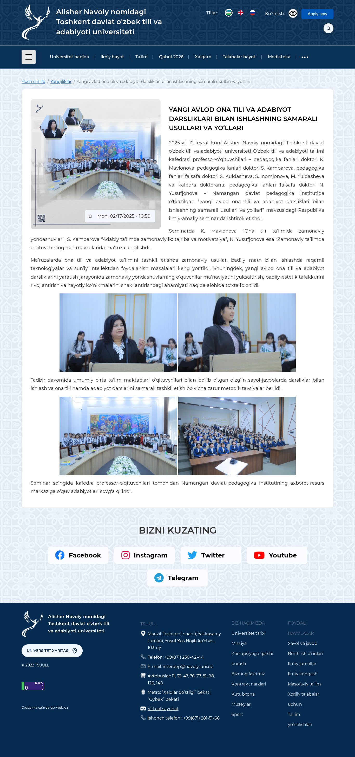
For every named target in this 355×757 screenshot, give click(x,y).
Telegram (183, 578)
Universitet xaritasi (48, 650)
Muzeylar (241, 704)
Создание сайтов (35, 707)
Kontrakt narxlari (249, 684)
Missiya (239, 643)
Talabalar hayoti (240, 56)
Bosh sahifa (33, 81)
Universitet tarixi (248, 633)
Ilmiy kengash (303, 673)
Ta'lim (141, 56)
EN (241, 13)
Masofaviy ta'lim (304, 684)
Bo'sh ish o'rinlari (305, 653)
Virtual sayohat (163, 708)
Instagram (151, 555)
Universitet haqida (69, 56)
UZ (229, 13)
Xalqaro (203, 56)
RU (253, 13)
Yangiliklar (60, 81)
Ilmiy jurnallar (302, 663)
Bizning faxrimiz (248, 673)
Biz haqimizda (248, 623)
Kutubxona (243, 694)
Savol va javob (302, 643)
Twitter (213, 555)
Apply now (317, 14)
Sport (237, 714)
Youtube (283, 555)
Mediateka (279, 56)
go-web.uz (59, 707)
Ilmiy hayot (112, 56)
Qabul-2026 (171, 56)
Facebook (85, 555)
